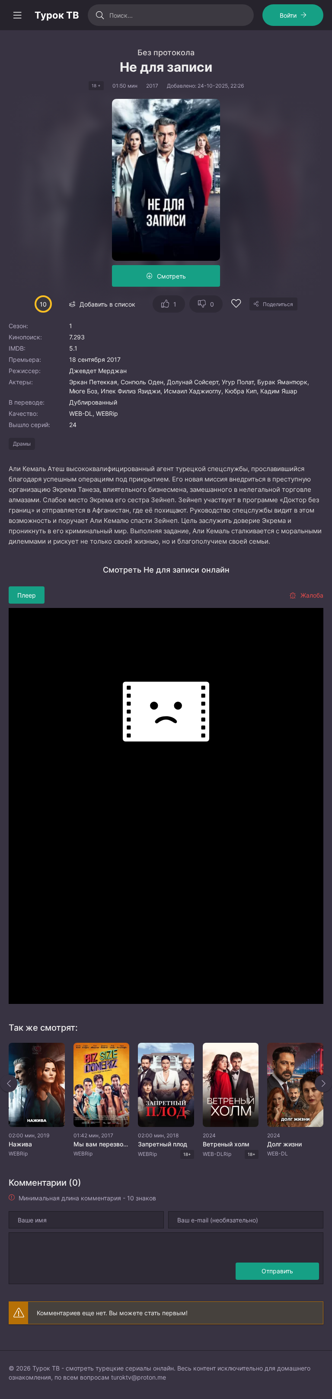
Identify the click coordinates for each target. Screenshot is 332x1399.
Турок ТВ (57, 15)
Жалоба (311, 595)
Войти (288, 15)
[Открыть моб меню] (17, 15)
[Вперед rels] (323, 1083)
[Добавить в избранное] (236, 304)
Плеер (26, 595)
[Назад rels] (8, 1083)
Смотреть (171, 276)
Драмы (22, 443)
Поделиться (278, 304)
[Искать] (100, 15)
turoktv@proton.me (138, 1377)
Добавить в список (107, 304)
